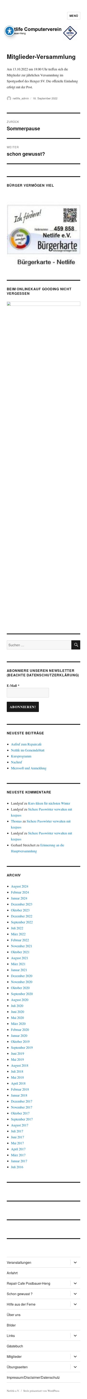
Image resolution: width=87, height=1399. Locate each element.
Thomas (16, 821)
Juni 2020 (17, 1011)
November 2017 (21, 1107)
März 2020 (18, 1023)
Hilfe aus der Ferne (21, 1304)
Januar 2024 (19, 898)
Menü (73, 16)
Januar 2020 (19, 1035)
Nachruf (16, 762)
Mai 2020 (17, 1017)
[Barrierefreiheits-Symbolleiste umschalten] (9, 31)
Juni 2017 (17, 1137)
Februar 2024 (20, 892)
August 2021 (19, 958)
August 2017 (19, 1125)
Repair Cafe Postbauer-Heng (28, 1283)
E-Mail (13, 685)
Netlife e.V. (13, 1391)
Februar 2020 (20, 1029)
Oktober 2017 (20, 1113)
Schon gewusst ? (20, 1293)
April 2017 (18, 1149)
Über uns (13, 1314)
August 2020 (19, 999)
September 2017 (22, 1119)
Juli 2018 (17, 1071)
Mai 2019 (17, 1059)
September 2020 (22, 993)
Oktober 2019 (20, 1041)
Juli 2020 (17, 1005)
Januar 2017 (19, 1161)
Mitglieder (14, 1356)
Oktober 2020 (20, 987)
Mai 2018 (17, 1077)
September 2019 (22, 1047)
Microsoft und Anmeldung (28, 768)
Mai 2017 (17, 1143)
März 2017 (18, 1155)
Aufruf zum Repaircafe (26, 744)
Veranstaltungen (19, 1262)
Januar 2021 (19, 970)
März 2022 (18, 934)
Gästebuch (15, 1346)
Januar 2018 (19, 1095)
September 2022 (22, 922)
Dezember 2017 (21, 1101)
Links (11, 1335)
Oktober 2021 (20, 952)
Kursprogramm (21, 756)
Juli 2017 (17, 1131)
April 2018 (18, 1083)
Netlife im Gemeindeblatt (27, 750)
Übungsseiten (17, 1366)
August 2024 (19, 886)
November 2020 (21, 981)
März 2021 (18, 964)
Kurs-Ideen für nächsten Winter (49, 803)
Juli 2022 (17, 928)
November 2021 (21, 946)
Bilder (11, 1325)
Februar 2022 (20, 940)
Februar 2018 (20, 1089)
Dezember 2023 (21, 904)
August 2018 (19, 1065)
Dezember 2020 (21, 975)
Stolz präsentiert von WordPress (41, 1391)
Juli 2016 (17, 1167)
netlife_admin (21, 98)
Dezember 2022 (21, 916)
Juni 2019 (17, 1053)
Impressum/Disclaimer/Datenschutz (33, 1377)
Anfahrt (12, 1272)
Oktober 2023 (20, 910)
